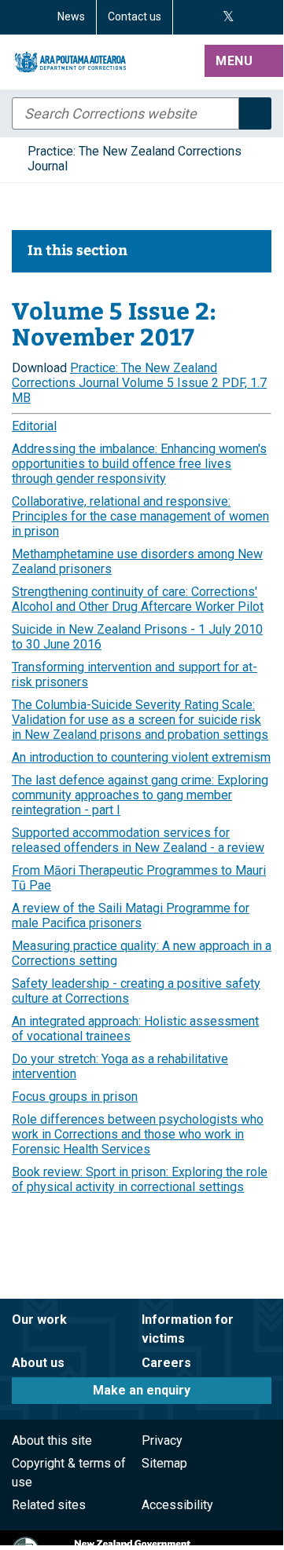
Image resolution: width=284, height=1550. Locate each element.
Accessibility (177, 1504)
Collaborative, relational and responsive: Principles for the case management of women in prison (140, 516)
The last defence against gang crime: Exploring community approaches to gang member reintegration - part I (140, 795)
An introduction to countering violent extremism (141, 757)
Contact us (134, 16)
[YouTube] (246, 17)
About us (38, 1362)
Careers (166, 1362)
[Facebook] (189, 17)
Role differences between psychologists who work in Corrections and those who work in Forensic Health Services (138, 1134)
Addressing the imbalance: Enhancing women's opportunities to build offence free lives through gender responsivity (139, 463)
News (71, 16)
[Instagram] (208, 17)
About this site (52, 1440)
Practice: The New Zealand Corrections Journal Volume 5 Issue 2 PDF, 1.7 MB (139, 382)
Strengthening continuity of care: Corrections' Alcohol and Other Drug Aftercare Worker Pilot (138, 599)
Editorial (34, 426)
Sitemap (164, 1463)
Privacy (162, 1440)
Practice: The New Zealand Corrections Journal (135, 159)
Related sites (49, 1504)
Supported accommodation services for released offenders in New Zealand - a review (138, 840)
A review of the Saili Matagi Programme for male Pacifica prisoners (130, 915)
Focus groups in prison (75, 1096)
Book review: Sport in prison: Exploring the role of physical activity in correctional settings (139, 1179)
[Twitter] (228, 17)
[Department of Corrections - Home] (105, 62)
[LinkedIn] (265, 17)
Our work (39, 1319)
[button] (244, 62)
